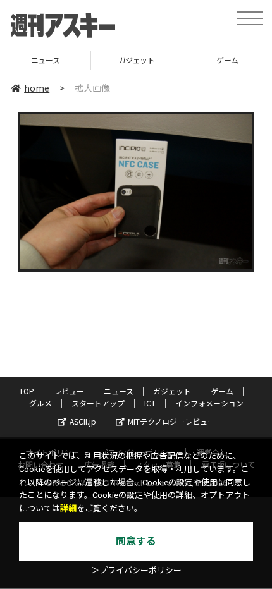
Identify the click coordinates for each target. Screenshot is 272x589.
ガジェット (96, 59)
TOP (26, 391)
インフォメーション (209, 403)
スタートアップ (98, 403)
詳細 (68, 508)
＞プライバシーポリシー (136, 570)
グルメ (40, 403)
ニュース (118, 391)
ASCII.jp (83, 421)
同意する (136, 541)
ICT (150, 403)
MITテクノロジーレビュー (171, 421)
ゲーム (187, 59)
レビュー (69, 391)
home (36, 88)
